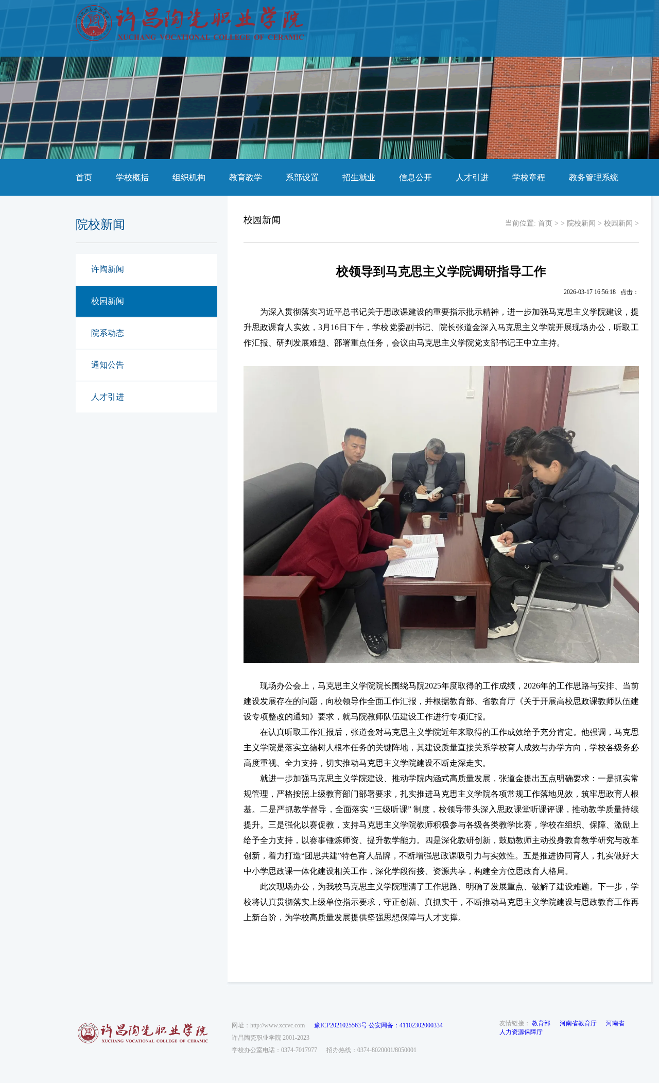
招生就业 (358, 177)
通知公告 (107, 364)
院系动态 (107, 333)
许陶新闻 (107, 269)
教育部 (541, 1023)
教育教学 (245, 177)
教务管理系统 (593, 177)
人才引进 (472, 177)
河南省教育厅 (578, 1023)
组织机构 (188, 177)
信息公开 (415, 177)
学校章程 (528, 177)
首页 (84, 177)
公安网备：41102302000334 (406, 1025)
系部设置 (302, 177)
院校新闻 (581, 223)
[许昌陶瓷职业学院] (190, 39)
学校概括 (132, 177)
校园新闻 (107, 301)
